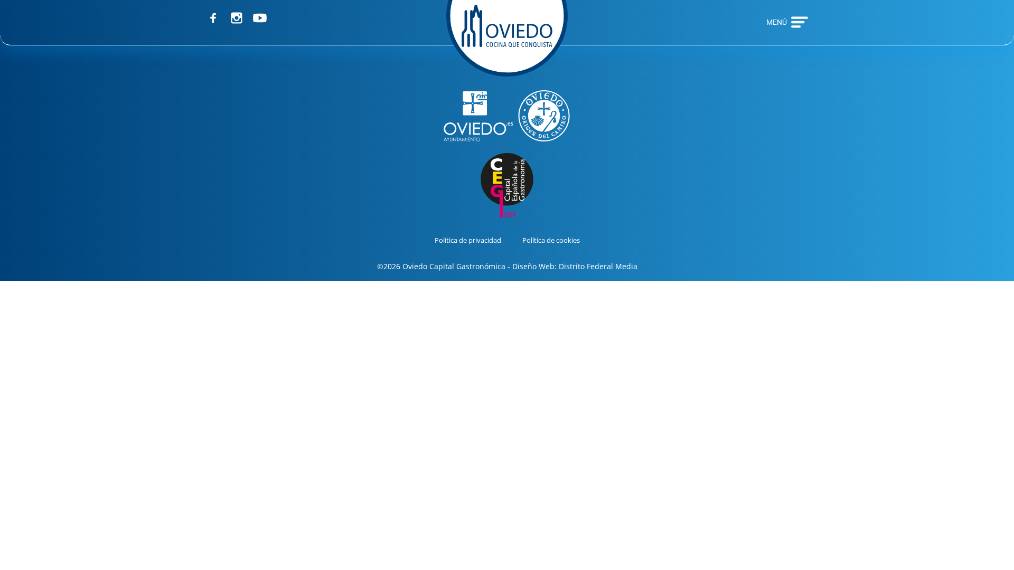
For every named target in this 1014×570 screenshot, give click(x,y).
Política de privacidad (468, 240)
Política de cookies (551, 240)
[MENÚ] (799, 22)
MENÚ (776, 22)
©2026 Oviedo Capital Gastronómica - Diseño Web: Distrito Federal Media (507, 266)
